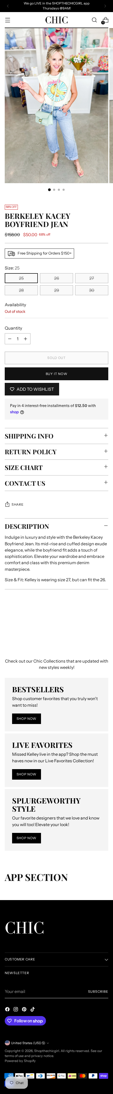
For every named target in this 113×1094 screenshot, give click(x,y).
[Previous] (8, 6)
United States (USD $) (28, 1043)
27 (91, 278)
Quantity (13, 328)
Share (17, 504)
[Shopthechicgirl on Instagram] (16, 1010)
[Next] (105, 6)
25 (21, 278)
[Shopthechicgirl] (56, 20)
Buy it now (56, 374)
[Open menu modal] (7, 20)
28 (21, 290)
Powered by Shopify (20, 1061)
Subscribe (98, 991)
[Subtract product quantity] (9, 339)
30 (91, 290)
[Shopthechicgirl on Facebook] (8, 1010)
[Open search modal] (94, 20)
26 (56, 278)
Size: (12, 268)
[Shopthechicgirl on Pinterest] (25, 1010)
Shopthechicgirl (46, 1051)
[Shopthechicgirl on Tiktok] (33, 1010)
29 (56, 290)
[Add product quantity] (25, 339)
